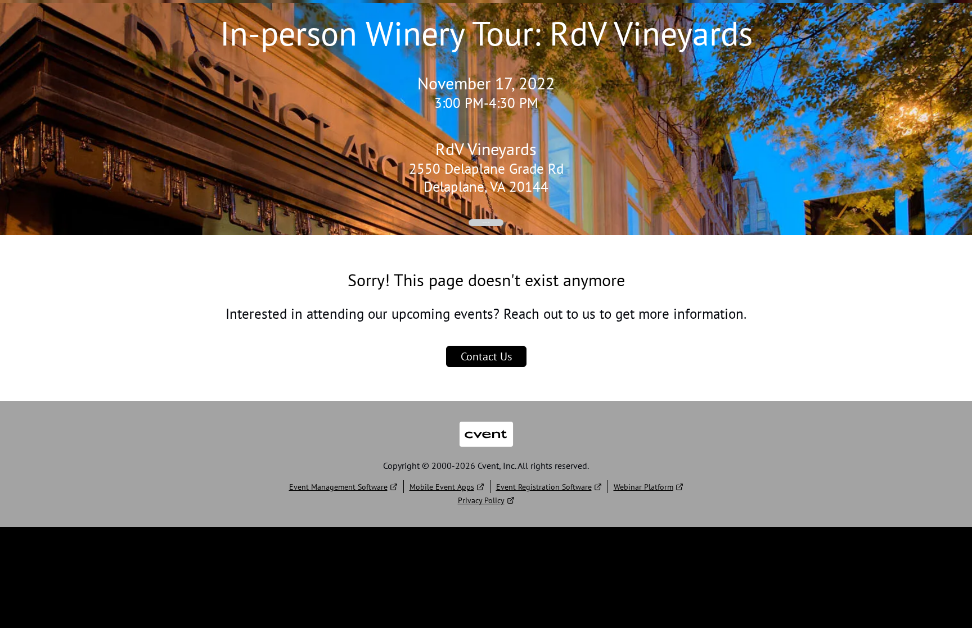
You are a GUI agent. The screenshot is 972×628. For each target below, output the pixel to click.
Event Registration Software (544, 487)
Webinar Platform (643, 487)
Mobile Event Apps (442, 487)
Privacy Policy (481, 500)
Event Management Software (338, 487)
